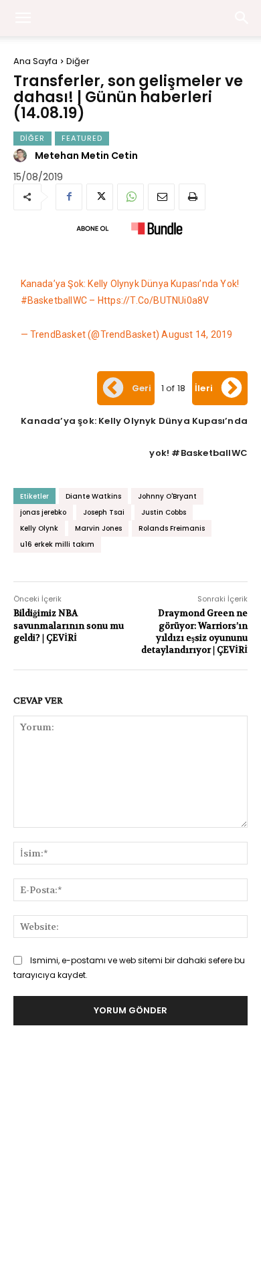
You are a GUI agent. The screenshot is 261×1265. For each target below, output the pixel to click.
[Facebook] (69, 197)
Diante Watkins (93, 496)
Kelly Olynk (39, 528)
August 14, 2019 (196, 334)
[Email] (161, 197)
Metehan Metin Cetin (86, 155)
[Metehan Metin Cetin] (22, 155)
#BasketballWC (54, 300)
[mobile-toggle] (22, 18)
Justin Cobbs (163, 512)
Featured (82, 138)
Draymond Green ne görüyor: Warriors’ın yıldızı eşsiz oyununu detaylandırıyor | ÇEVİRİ (194, 631)
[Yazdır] (192, 197)
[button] (242, 18)
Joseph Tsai (103, 512)
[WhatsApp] (130, 197)
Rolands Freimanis (172, 528)
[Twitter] (99, 197)
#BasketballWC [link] (209, 453)
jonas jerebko (43, 512)
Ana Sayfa (35, 61)
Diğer (78, 61)
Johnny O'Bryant (167, 496)
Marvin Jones (98, 528)
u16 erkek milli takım (57, 544)
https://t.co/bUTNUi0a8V (153, 300)
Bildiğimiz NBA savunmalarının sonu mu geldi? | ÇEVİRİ (68, 625)
